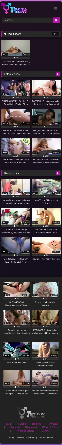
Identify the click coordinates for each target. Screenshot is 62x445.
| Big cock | (37, 424)
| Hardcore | (31, 427)
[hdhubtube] (25, 9)
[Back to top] (53, 436)
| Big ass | (15, 427)
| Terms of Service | (25, 431)
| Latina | (22, 424)
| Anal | (9, 424)
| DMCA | (45, 431)
